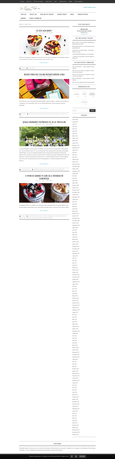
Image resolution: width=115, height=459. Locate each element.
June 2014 (74, 338)
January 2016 (75, 300)
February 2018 (75, 241)
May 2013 (74, 366)
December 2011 (75, 401)
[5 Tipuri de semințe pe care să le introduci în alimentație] (44, 193)
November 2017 (75, 248)
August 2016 (75, 284)
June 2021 (74, 152)
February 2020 (75, 185)
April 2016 (74, 293)
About (55, 1)
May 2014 (74, 340)
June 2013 (74, 364)
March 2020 (75, 183)
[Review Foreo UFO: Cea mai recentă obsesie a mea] (44, 89)
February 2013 (75, 368)
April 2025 (74, 131)
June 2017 (74, 260)
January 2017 (75, 272)
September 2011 (76, 408)
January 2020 (75, 187)
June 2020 (74, 178)
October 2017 (75, 251)
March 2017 (75, 267)
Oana (43, 33)
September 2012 (76, 380)
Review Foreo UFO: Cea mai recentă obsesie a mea (44, 74)
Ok (71, 456)
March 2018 (75, 239)
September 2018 (76, 225)
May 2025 (74, 129)
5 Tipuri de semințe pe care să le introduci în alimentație (44, 177)
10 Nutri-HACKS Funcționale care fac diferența (83, 54)
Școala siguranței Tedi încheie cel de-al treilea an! (44, 121)
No (76, 456)
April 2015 (74, 321)
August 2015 (75, 312)
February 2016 (75, 298)
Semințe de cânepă (22, 218)
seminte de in (29, 218)
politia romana (51, 169)
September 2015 (76, 310)
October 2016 (75, 279)
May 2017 (74, 263)
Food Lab (22, 1)
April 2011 (74, 420)
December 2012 (75, 373)
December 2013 (75, 352)
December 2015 (75, 303)
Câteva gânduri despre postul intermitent (85, 82)
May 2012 (74, 390)
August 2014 (75, 333)
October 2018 (75, 223)
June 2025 (74, 126)
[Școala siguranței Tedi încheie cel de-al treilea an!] (44, 136)
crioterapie (31, 114)
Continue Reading (44, 62)
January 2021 (75, 161)
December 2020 (75, 164)
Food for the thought (25, 169)
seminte (59, 216)
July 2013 (74, 361)
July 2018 (74, 230)
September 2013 (76, 357)
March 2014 (75, 345)
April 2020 (74, 180)
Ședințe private (49, 1)
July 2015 (74, 314)
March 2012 (75, 394)
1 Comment (50, 76)
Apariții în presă (62, 1)
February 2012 (75, 397)
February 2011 (75, 425)
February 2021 (75, 159)
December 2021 (75, 145)
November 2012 (75, 375)
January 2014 (75, 350)
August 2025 (75, 122)
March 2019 (75, 211)
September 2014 (76, 331)
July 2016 (74, 286)
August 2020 (75, 173)
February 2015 (75, 326)
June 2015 (74, 317)
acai (29, 68)
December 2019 (75, 190)
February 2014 (75, 347)
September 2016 (76, 281)
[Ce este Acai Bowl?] (44, 45)
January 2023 (75, 138)
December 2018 (75, 218)
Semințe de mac (36, 218)
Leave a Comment (49, 33)
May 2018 (74, 234)
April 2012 (74, 392)
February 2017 (75, 270)
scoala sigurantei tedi (59, 169)
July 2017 (74, 258)
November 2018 (75, 220)
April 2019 (74, 209)
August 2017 (75, 256)
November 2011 (75, 404)
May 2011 (74, 418)
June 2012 (74, 387)
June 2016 (74, 288)
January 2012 (75, 399)
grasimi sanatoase (51, 216)
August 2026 (75, 119)
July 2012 (74, 385)
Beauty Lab (29, 1)
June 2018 (74, 232)
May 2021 (74, 154)
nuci (57, 216)
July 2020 (74, 176)
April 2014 (74, 343)
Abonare (70, 1)
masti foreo (41, 114)
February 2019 (75, 213)
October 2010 (75, 434)
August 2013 (75, 359)
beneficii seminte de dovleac (36, 216)
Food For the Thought (38, 1)
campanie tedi (36, 169)
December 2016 (75, 274)
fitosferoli (45, 216)
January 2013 (75, 371)
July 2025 (74, 124)
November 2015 (75, 305)
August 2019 (75, 199)
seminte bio (63, 216)
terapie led (52, 114)
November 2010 (75, 432)
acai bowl (32, 68)
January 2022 (75, 143)
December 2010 (75, 430)
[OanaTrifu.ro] (33, 8)
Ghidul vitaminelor (79, 1)
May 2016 (74, 291)
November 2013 (75, 354)
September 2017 (76, 253)
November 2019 (75, 192)
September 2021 (76, 147)
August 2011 (75, 411)
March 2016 (75, 296)
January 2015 (75, 328)
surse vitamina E (49, 218)
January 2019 (75, 216)
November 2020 (75, 166)
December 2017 (75, 246)
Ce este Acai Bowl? (44, 30)
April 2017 (74, 265)
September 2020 (76, 171)
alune (29, 216)
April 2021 (74, 157)
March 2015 (75, 324)
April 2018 (74, 237)
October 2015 (75, 307)
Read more (82, 456)
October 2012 (75, 378)
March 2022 (75, 140)
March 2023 (75, 136)
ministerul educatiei (44, 169)
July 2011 (74, 413)
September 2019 (76, 197)
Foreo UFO (36, 114)
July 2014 (74, 335)
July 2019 (74, 201)
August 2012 (75, 383)
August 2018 (75, 227)
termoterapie (57, 114)
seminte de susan (42, 218)
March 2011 (75, 422)
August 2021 (75, 150)
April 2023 (74, 133)
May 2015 (74, 319)
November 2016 (75, 277)
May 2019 (74, 206)
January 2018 (75, 244)
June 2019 (74, 204)
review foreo (46, 114)
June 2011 (74, 415)
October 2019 (75, 194)
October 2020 (75, 169)
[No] (113, 456)
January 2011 (75, 427)
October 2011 (75, 406)
